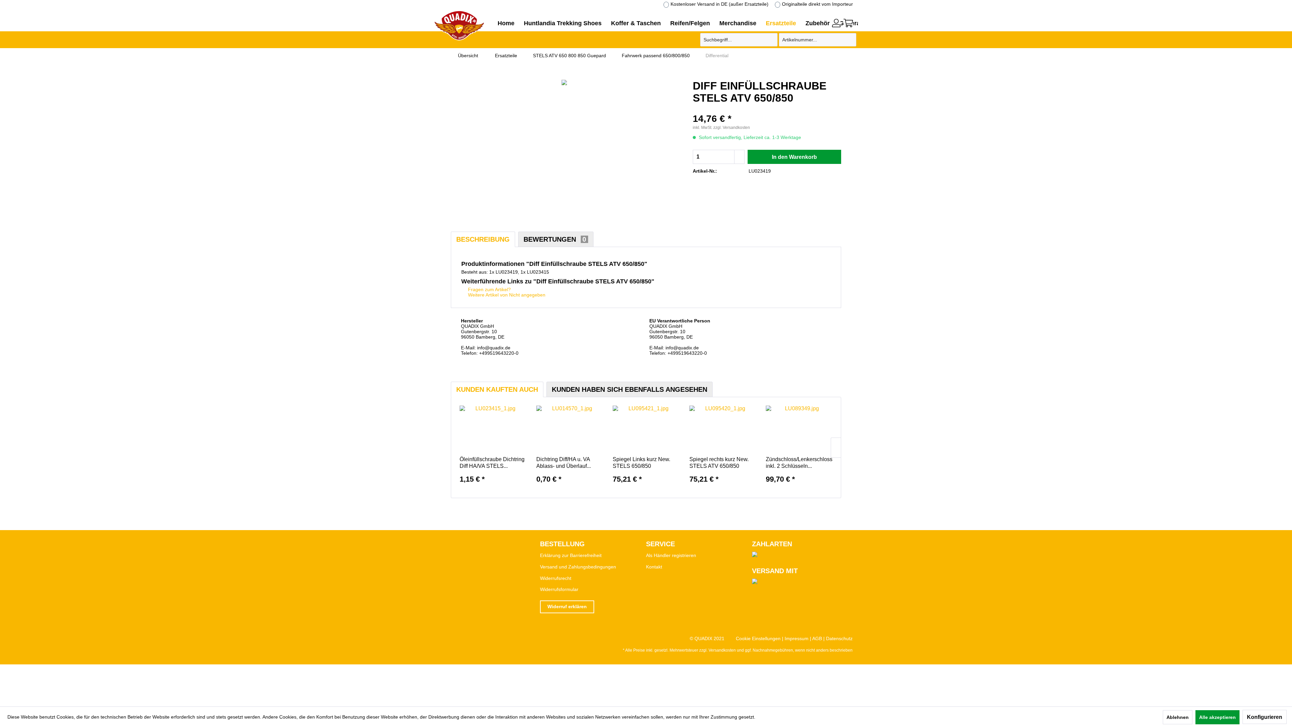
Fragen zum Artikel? (489, 289)
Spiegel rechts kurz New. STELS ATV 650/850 (719, 462)
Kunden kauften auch (497, 389)
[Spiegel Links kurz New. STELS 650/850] (646, 429)
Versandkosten (722, 650)
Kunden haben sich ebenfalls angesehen (629, 389)
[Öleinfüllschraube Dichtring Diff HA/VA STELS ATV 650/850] (493, 429)
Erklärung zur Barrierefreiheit (571, 555)
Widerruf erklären (567, 606)
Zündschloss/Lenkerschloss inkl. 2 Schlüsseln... (799, 462)
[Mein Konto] (836, 23)
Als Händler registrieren (671, 555)
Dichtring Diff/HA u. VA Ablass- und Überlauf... (563, 462)
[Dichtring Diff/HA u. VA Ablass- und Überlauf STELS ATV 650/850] (569, 429)
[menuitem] (836, 22)
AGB (817, 638)
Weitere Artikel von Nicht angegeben (506, 295)
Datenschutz (839, 638)
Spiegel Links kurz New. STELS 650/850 (641, 462)
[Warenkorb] (848, 23)
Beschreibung (483, 239)
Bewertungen (555, 239)
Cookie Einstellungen (758, 638)
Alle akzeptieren (1217, 717)
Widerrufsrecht (555, 578)
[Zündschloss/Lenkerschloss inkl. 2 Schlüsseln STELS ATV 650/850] (799, 429)
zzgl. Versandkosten (731, 127)
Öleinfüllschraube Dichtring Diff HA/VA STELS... (492, 462)
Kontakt (654, 566)
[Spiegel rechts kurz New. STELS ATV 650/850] (722, 429)
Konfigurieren (1264, 717)
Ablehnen (1178, 717)
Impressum (797, 638)
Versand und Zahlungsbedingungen (578, 566)
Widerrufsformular (559, 589)
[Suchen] (771, 39)
